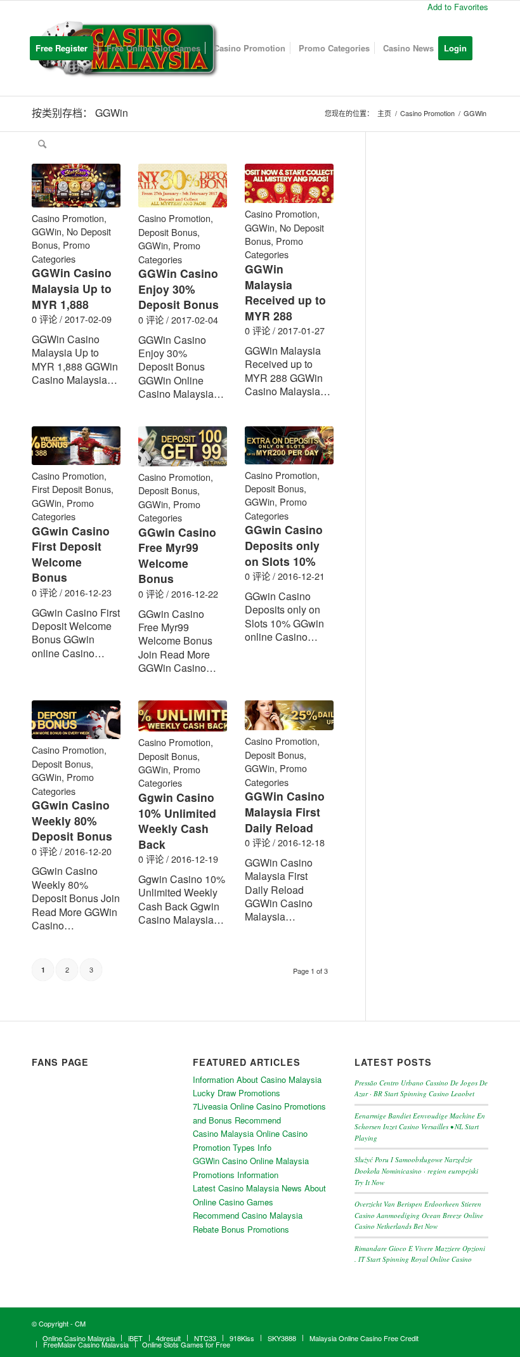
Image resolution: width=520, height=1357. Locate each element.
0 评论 (44, 318)
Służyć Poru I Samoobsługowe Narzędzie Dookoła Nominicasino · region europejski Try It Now (416, 1170)
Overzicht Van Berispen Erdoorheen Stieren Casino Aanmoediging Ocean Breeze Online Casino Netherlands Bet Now (418, 1215)
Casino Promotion (68, 218)
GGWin (47, 231)
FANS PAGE (60, 1062)
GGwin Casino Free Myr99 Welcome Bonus (177, 555)
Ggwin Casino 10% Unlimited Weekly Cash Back (177, 820)
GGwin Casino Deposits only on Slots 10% (284, 544)
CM (80, 1323)
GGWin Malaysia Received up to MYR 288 (285, 292)
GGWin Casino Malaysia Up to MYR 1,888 (72, 288)
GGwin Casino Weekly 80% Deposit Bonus (72, 820)
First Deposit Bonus (71, 488)
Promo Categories (61, 251)
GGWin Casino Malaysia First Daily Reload (285, 811)
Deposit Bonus (167, 232)
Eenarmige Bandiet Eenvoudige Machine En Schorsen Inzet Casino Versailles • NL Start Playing (419, 1127)
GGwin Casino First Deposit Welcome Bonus (71, 554)
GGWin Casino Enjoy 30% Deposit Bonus (178, 288)
